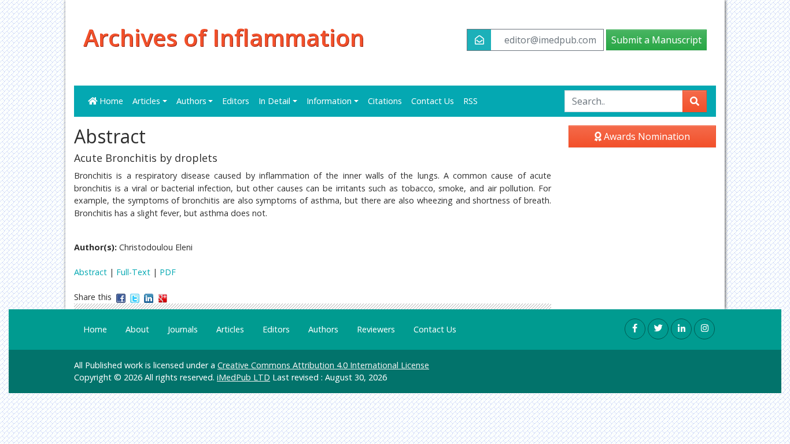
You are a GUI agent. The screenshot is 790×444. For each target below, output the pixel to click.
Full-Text (133, 272)
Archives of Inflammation (223, 37)
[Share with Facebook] (120, 296)
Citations (385, 100)
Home (110, 100)
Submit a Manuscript (656, 40)
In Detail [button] (274, 100)
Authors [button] (191, 100)
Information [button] (329, 100)
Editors (235, 100)
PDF (168, 272)
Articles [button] (146, 100)
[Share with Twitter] (134, 296)
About (137, 329)
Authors (323, 329)
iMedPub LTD (243, 377)
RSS (470, 100)
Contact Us (432, 100)
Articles (230, 329)
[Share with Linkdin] (148, 296)
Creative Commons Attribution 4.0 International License (323, 365)
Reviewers (376, 329)
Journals (183, 329)
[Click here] (635, 329)
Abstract (90, 272)
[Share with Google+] (162, 296)
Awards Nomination (645, 136)
